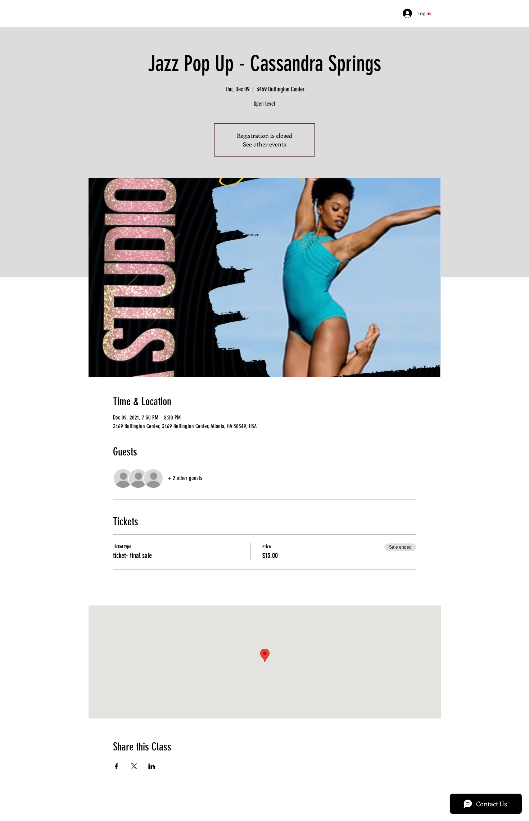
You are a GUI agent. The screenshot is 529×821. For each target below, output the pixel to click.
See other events (264, 144)
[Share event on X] (134, 766)
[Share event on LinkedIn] (151, 766)
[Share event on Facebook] (116, 766)
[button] (430, 13)
